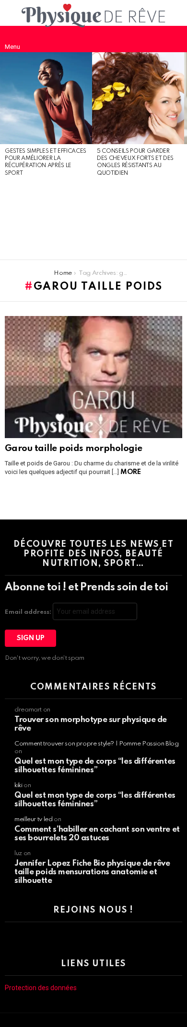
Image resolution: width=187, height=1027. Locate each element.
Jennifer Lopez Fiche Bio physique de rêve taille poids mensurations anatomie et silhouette (92, 872)
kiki (18, 785)
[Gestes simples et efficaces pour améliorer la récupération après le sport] (46, 98)
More (130, 472)
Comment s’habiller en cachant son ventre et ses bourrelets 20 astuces (97, 833)
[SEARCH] (174, 39)
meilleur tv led (33, 819)
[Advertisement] (46, 219)
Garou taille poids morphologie (73, 448)
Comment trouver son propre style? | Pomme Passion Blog (96, 744)
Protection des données (41, 988)
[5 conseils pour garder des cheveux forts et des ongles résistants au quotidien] (138, 98)
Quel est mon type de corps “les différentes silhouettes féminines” (94, 765)
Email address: (29, 612)
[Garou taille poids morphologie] (93, 377)
